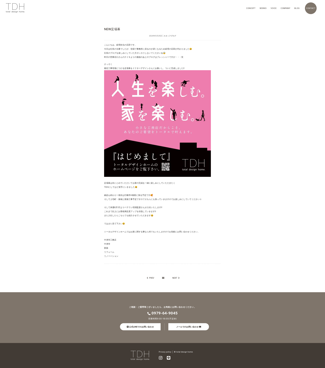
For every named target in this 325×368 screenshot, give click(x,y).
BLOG (297, 8)
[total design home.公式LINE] (168, 358)
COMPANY (285, 8)
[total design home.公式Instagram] (160, 358)
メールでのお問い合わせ (187, 326)
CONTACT (310, 8)
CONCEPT (251, 8)
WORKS (263, 8)
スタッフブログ (170, 36)
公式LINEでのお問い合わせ (141, 326)
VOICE (274, 8)
